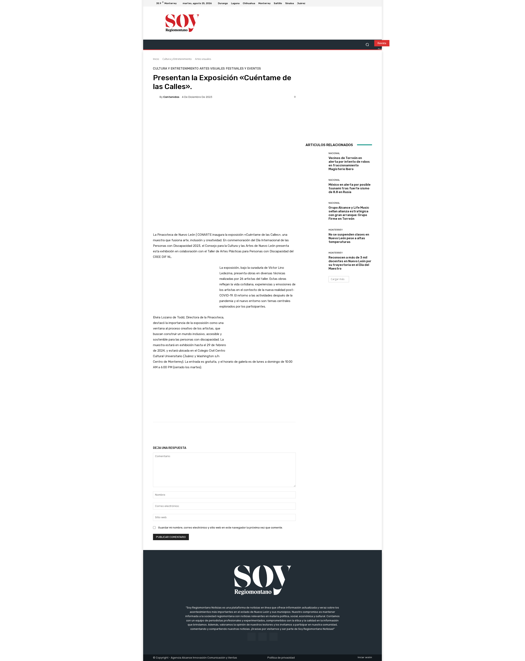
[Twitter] (369, 3)
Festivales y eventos (243, 68)
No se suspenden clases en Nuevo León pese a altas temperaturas (349, 238)
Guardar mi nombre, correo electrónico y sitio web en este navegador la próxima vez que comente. (220, 527)
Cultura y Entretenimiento (177, 59)
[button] (367, 44)
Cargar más (337, 279)
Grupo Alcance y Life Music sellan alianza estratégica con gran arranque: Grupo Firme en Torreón (349, 213)
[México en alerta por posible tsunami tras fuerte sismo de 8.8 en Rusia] (315, 186)
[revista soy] (224, 117)
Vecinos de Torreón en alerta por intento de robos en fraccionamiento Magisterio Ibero (349, 163)
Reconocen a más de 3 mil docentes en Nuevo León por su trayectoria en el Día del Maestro (350, 263)
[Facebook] (359, 3)
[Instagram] (364, 3)
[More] (285, 432)
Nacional (334, 153)
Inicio (156, 59)
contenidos (171, 97)
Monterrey (336, 230)
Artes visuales (203, 59)
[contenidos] (156, 96)
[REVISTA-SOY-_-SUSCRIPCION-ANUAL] (339, 100)
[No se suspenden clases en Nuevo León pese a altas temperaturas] (315, 236)
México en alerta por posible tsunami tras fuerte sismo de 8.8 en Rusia (350, 188)
